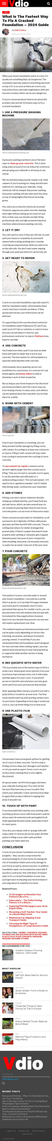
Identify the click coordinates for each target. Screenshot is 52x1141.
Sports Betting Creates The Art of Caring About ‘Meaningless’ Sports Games (24, 1102)
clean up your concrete (21, 163)
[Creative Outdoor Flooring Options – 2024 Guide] (7, 954)
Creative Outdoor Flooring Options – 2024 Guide (29, 951)
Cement (22, 933)
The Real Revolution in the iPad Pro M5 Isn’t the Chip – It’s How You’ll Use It (24, 1112)
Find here (39, 336)
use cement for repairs (17, 466)
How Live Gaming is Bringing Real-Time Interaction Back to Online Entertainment (26, 1107)
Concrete (32, 933)
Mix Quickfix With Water (28, 934)
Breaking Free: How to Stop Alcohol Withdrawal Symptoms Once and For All (24, 1117)
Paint (45, 934)
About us (11, 1131)
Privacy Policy (38, 1131)
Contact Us (24, 1131)
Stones (25, 939)
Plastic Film (8, 937)
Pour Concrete (24, 937)
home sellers (25, 373)
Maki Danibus (20, 30)
